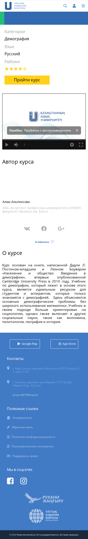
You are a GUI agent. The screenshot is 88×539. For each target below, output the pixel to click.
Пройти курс (27, 80)
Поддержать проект (25, 456)
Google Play (29, 344)
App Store (69, 344)
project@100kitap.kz (25, 395)
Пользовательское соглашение (33, 446)
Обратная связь (22, 427)
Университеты (22, 418)
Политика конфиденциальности (33, 437)
